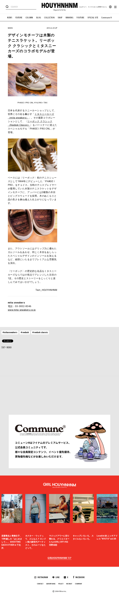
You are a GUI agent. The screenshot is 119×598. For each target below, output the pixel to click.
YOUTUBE (80, 17)
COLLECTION (49, 17)
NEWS (9, 17)
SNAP (60, 17)
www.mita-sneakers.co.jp (22, 310)
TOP (3, 347)
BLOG (38, 17)
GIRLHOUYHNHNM (60, 558)
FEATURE (18, 17)
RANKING (69, 17)
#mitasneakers (9, 332)
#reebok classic (40, 332)
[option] (11, 522)
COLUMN (29, 17)
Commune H (106, 17)
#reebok (25, 332)
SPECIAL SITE (93, 17)
